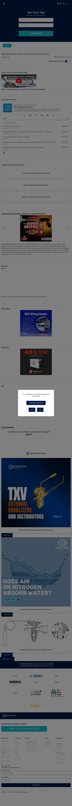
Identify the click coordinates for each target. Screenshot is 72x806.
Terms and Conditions (36, 403)
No (40, 410)
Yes (32, 410)
